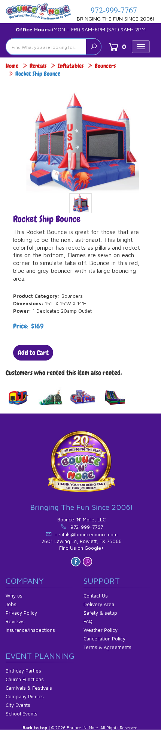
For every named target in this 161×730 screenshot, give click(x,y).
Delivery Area (98, 604)
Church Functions (25, 679)
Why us (14, 596)
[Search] (93, 46)
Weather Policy (100, 630)
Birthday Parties (23, 671)
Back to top (34, 727)
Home (12, 66)
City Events (18, 705)
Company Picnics (25, 696)
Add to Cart (33, 352)
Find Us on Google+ (81, 548)
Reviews (15, 621)
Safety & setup (100, 613)
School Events (21, 714)
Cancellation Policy (104, 639)
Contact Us (95, 596)
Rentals (38, 66)
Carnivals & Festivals (29, 688)
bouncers (105, 66)
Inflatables (70, 66)
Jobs (11, 604)
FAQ (87, 621)
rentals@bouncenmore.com (86, 534)
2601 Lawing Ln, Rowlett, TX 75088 (82, 541)
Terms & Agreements (107, 647)
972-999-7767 (114, 9)
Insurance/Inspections (30, 630)
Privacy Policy (21, 613)
